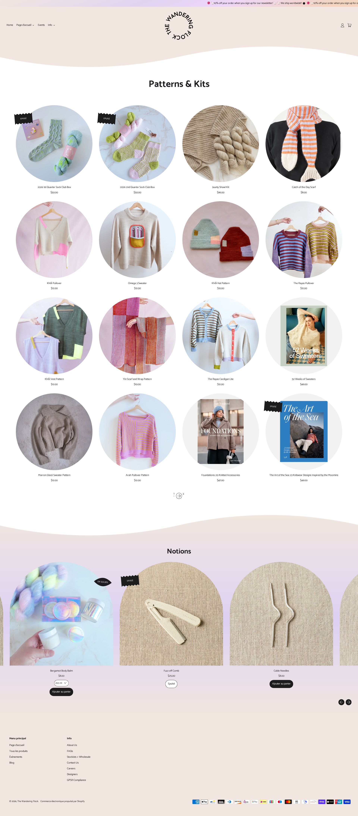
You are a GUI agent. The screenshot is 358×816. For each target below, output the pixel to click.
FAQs (70, 751)
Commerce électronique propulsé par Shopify (62, 801)
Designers (72, 774)
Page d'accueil (16, 745)
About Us (72, 745)
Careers (71, 768)
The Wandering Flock (27, 801)
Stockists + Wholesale (78, 757)
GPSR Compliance (76, 780)
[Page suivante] (179, 496)
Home (10, 25)
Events (41, 25)
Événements (15, 757)
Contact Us (73, 763)
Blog (11, 763)
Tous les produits (18, 751)
